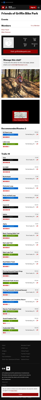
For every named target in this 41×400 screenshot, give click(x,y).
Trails (34, 38)
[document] (20, 392)
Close (20, 394)
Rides (25, 38)
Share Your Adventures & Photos (11, 359)
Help (3, 348)
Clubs (3, 353)
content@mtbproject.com (19, 65)
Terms (24, 397)
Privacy (29, 397)
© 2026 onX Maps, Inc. (15, 397)
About (3, 345)
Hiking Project (25, 351)
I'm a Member (35, 25)
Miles (25, 44)
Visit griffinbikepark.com (20, 51)
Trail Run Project (25, 353)
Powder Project (25, 356)
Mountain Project (25, 345)
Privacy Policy (14, 390)
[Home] (9, 7)
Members (35, 44)
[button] (3, 83)
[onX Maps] (6, 370)
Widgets (4, 351)
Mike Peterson (6, 32)
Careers (4, 385)
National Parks (25, 359)
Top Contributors (6, 356)
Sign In (33, 7)
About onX (5, 382)
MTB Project (24, 348)
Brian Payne (5, 29)
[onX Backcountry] (7, 2)
